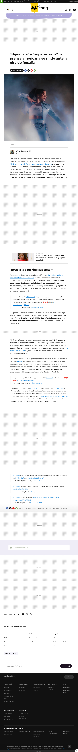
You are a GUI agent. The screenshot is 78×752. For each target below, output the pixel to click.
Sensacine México (39, 731)
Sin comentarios (18, 70)
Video (6, 638)
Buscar (11, 10)
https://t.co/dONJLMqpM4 (36, 478)
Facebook (25, 70)
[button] (23, 151)
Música (56, 508)
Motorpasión (66, 687)
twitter (49, 508)
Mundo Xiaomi (9, 701)
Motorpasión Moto (66, 691)
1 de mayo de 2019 (37, 307)
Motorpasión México (66, 732)
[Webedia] (10, 676)
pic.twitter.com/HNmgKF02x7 (22, 500)
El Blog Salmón (24, 713)
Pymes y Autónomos (22, 717)
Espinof (35, 690)
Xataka (6, 687)
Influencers (28, 16)
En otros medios (31, 508)
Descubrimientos (43, 16)
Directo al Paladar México (52, 732)
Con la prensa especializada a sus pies (54, 396)
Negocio (56, 634)
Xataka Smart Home (8, 697)
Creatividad (57, 16)
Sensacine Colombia (36, 735)
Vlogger (17, 16)
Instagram (70, 10)
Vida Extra (22, 690)
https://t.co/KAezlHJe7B (51, 497)
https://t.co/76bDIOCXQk (20, 489)
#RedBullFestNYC (38, 497)
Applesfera (7, 693)
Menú (3, 10)
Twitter (66, 10)
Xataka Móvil (8, 690)
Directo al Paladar (51, 688)
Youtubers (8, 642)
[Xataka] (1, 1)
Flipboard (32, 70)
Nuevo (7, 10)
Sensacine (36, 687)
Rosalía (20, 361)
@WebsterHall (30, 297)
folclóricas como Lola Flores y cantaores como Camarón (31, 164)
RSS (31, 613)
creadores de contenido (37, 642)
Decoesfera (7, 716)
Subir (68, 677)
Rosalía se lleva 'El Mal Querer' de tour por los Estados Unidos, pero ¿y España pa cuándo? (50, 258)
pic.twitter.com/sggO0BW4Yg (21, 305)
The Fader (60, 388)
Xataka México (8, 731)
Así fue (6, 634)
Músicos (64, 508)
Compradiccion (9, 719)
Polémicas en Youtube (61, 642)
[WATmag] (39, 8)
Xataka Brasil (8, 734)
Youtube (74, 10)
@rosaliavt (49, 378)
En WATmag (39, 253)
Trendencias (8, 713)
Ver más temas (10, 653)
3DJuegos (22, 687)
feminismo (32, 646)
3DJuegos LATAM (24, 731)
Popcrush (33, 388)
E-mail (35, 70)
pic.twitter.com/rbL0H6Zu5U (26, 380)
